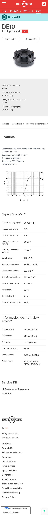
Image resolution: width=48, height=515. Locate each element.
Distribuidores (9, 461)
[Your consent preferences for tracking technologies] (44, 511)
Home (5, 10)
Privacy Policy (9, 497)
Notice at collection (11, 512)
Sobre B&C (7, 448)
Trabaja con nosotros (12, 483)
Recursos (6, 457)
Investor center (9, 479)
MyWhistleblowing (11, 492)
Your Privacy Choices (18, 508)
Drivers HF (28, 10)
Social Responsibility (12, 488)
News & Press (8, 466)
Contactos (7, 474)
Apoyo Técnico (9, 470)
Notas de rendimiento (12, 452)
